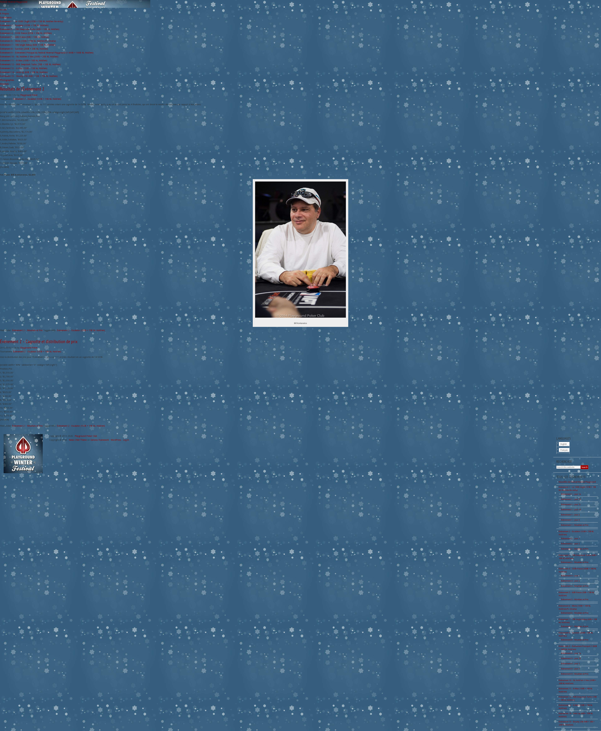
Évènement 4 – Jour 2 (570, 581)
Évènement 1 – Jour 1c (571, 504)
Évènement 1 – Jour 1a (571, 494)
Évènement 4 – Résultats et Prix (574, 586)
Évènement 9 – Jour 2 (570, 663)
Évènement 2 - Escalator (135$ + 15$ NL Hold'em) (37, 99)
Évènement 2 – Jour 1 (570, 538)
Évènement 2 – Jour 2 (570, 543)
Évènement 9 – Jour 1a (571, 653)
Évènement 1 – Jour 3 (570, 520)
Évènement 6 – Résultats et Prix (574, 613)
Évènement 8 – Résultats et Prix (574, 640)
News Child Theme (78, 440)
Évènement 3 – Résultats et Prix (574, 562)
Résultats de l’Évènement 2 (22, 89)
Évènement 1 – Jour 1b (571, 499)
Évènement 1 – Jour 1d (571, 509)
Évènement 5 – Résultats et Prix (574, 599)
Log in (126, 440)
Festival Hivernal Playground (13, 2)
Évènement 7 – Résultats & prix (574, 626)
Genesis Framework (99, 440)
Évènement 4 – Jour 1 (570, 576)
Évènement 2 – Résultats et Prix (27, 330)
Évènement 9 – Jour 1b (571, 658)
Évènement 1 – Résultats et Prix (574, 525)
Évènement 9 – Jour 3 (570, 669)
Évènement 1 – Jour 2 (570, 515)
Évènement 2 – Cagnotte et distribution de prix (38, 341)
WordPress (116, 440)
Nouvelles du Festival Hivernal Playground (577, 482)
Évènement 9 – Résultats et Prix (574, 674)
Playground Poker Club (86, 436)
